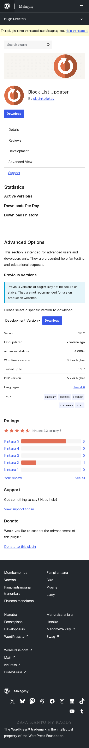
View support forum (19, 509)
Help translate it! (77, 30)
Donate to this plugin (20, 546)
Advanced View (20, 162)
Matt (10, 657)
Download (14, 113)
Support (14, 173)
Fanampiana (13, 622)
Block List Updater (48, 92)
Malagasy (21, 691)
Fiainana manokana (19, 601)
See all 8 (79, 387)
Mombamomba (15, 572)
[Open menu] (82, 6)
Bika (50, 580)
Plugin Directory (15, 19)
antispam (50, 396)
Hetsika (52, 622)
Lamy (51, 594)
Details (13, 129)
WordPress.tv (16, 636)
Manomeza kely (61, 629)
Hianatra (10, 614)
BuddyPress (15, 672)
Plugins (52, 587)
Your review (13, 478)
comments (66, 405)
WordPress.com (18, 650)
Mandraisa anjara (60, 614)
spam (79, 405)
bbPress (12, 665)
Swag (53, 636)
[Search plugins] (48, 45)
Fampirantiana (57, 572)
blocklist (78, 396)
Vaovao (10, 580)
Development (18, 151)
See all (80, 478)
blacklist (64, 396)
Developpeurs (14, 629)
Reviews (14, 140)
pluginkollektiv (43, 98)
